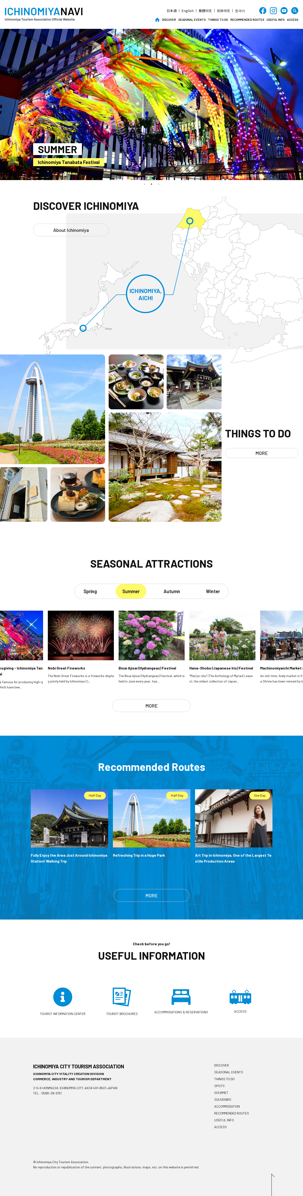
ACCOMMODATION (227, 1106)
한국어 (240, 10)
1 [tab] (144, 184)
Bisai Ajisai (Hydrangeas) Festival (73, 162)
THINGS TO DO (218, 20)
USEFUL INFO (276, 20)
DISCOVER (169, 20)
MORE (261, 453)
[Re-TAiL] (23, 520)
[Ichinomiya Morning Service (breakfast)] (77, 520)
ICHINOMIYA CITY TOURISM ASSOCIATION (78, 1066)
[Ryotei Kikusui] (136, 408)
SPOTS (219, 1086)
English (188, 10)
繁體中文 (205, 10)
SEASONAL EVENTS (192, 20)
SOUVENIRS (222, 1099)
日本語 (172, 10)
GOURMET (221, 1093)
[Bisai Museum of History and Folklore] (165, 520)
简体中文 (223, 10)
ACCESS (292, 20)
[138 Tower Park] (52, 462)
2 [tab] (151, 184)
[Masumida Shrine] (194, 408)
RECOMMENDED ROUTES (247, 20)
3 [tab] (158, 184)
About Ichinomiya (71, 230)
